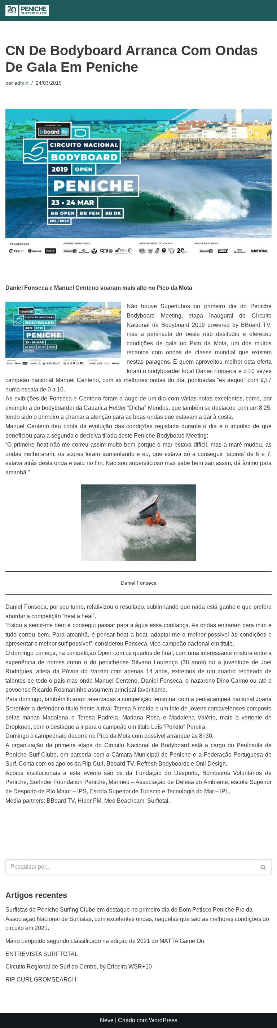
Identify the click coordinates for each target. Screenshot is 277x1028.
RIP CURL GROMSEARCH (40, 979)
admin (21, 83)
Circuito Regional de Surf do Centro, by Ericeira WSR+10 (78, 966)
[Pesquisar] (130, 10)
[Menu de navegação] (144, 10)
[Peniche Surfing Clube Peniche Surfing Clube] (27, 10)
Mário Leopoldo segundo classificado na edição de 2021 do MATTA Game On (104, 941)
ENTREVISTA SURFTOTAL (41, 954)
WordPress (163, 1020)
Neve (107, 1020)
